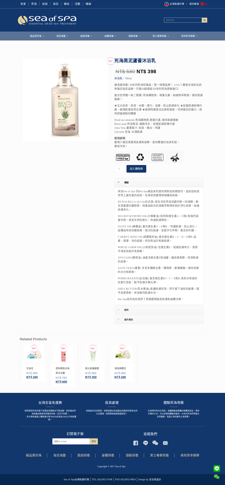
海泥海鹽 (59, 455)
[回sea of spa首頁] (65, 19)
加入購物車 (136, 168)
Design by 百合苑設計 (149, 479)
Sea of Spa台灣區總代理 (76, 479)
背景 (23, 3)
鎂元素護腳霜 (92, 368)
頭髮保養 (132, 455)
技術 (45, 3)
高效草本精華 (190, 455)
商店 (55, 3)
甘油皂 (29, 368)
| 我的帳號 (192, 4)
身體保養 (108, 455)
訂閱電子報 (75, 434)
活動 (77, 3)
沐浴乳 (118, 78)
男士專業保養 (159, 455)
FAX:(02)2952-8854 (125, 479)
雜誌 (66, 3)
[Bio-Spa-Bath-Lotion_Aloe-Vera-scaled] (65, 101)
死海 (34, 3)
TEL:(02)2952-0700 (102, 479)
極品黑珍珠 (34, 455)
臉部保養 (83, 455)
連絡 (88, 3)
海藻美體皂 (120, 368)
